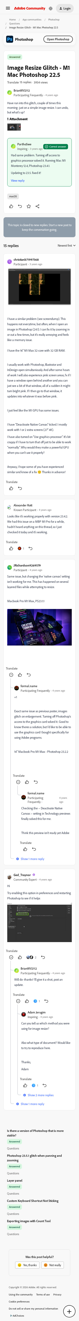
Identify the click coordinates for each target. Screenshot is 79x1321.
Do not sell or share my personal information (33, 1308)
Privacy (57, 1294)
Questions (14, 23)
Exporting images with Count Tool (29, 1221)
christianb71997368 (26, 259)
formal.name (29, 686)
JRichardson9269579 (27, 565)
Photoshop (53, 19)
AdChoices (18, 1315)
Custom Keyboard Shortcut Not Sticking (32, 1201)
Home (12, 19)
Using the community (21, 1294)
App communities (32, 19)
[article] (39, 374)
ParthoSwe (24, 144)
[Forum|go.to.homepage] (29, 8)
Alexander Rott (23, 505)
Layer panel (14, 1180)
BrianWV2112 (22, 90)
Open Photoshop (58, 39)
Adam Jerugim (37, 1012)
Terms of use (43, 1294)
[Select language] (50, 8)
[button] (8, 9)
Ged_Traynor (22, 875)
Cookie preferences (19, 1301)
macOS (13, 196)
